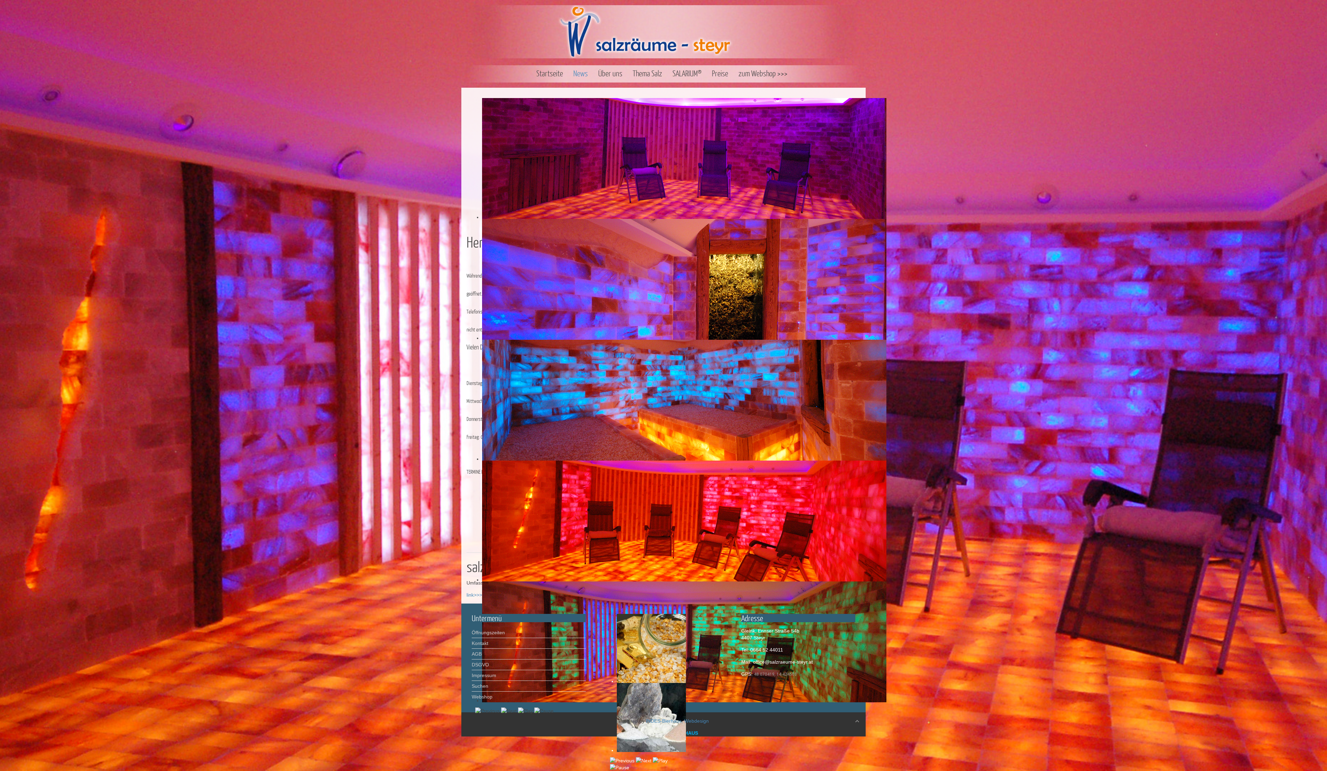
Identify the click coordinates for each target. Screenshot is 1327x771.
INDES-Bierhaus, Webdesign (677, 721)
